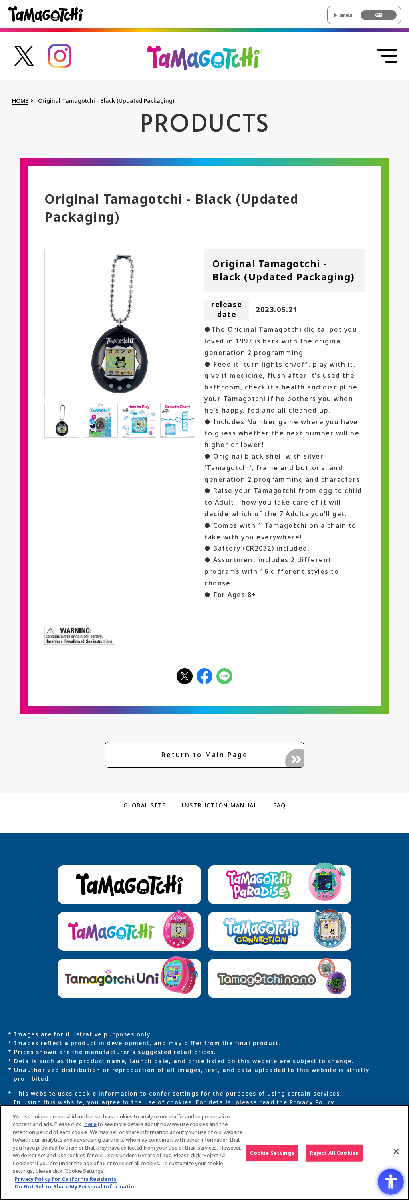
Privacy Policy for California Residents (66, 1178)
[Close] (396, 1151)
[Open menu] (387, 56)
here (90, 1124)
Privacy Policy (312, 1102)
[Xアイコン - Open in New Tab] (185, 675)
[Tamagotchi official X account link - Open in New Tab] (24, 55)
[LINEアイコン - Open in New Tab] (224, 675)
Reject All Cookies (334, 1152)
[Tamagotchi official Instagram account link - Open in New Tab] (60, 55)
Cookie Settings (272, 1152)
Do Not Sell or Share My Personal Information (76, 1186)
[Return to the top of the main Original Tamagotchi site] (204, 57)
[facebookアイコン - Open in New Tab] (204, 675)
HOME (20, 101)
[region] (204, 1152)
